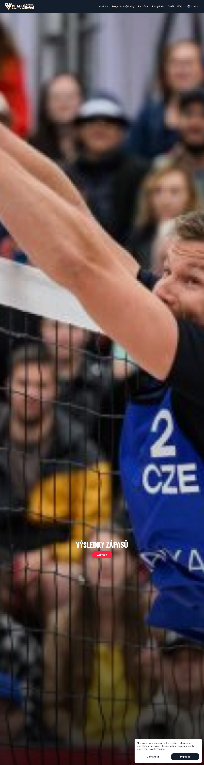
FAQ (179, 6)
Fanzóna (143, 6)
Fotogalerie (157, 6)
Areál (171, 6)
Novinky (103, 6)
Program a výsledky (123, 6)
